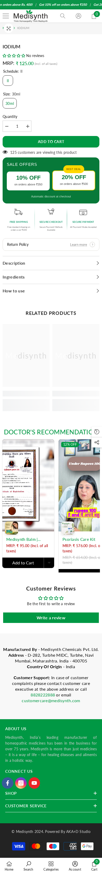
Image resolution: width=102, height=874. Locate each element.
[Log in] (78, 16)
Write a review (51, 617)
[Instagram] (21, 783)
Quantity (10, 116)
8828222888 (43, 694)
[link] (26, 393)
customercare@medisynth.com (51, 700)
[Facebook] (7, 783)
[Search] (63, 16)
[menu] (6, 16)
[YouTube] (34, 783)
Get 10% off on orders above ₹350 (63, 5)
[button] (14, 55)
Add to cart (51, 141)
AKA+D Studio (78, 831)
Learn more (78, 244)
